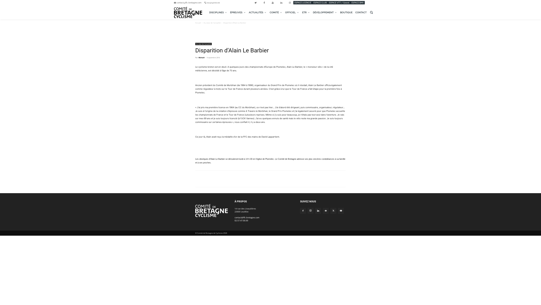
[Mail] (326, 211)
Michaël (202, 57)
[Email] (224, 181)
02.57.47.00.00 (213, 3)
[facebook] (264, 2)
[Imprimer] (230, 181)
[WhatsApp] (211, 181)
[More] (237, 181)
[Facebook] (198, 181)
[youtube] (273, 2)
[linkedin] (281, 2)
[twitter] (255, 2)
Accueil (198, 23)
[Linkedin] (217, 181)
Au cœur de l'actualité (212, 23)
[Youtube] (341, 211)
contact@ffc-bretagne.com (189, 3)
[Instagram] (310, 210)
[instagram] (290, 2)
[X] (204, 181)
